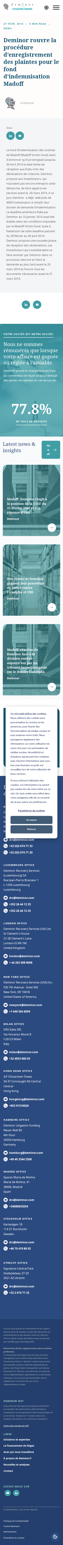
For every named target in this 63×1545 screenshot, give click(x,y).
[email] (20, 136)
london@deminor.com (24, 956)
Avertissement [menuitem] (10, 1531)
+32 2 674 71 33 (19, 1293)
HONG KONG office (18, 1071)
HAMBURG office (16, 1119)
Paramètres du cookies (31, 810)
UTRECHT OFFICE (16, 1262)
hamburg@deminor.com (26, 1153)
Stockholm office (18, 1218)
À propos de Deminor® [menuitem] (17, 1458)
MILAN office (14, 1024)
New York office (17, 977)
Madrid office (15, 1171)
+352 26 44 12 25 (20, 904)
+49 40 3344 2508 (20, 1159)
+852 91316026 (19, 1106)
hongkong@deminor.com (26, 1099)
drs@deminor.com (21, 840)
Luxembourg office (19, 865)
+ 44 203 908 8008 (20, 963)
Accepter (31, 819)
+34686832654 (18, 1206)
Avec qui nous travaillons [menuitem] (19, 1452)
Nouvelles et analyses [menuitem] (17, 1464)
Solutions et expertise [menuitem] (17, 1439)
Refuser (31, 829)
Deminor (27, 103)
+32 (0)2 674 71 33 (21, 846)
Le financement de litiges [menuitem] (19, 1445)
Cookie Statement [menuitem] (12, 1526)
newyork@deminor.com (25, 1005)
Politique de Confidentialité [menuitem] (16, 1521)
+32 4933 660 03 (19, 1058)
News (8, 28)
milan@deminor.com (23, 1052)
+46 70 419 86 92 (20, 1248)
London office (15, 923)
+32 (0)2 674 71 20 (21, 852)
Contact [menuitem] (8, 1471)
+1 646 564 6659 (19, 1011)
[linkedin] (10, 136)
